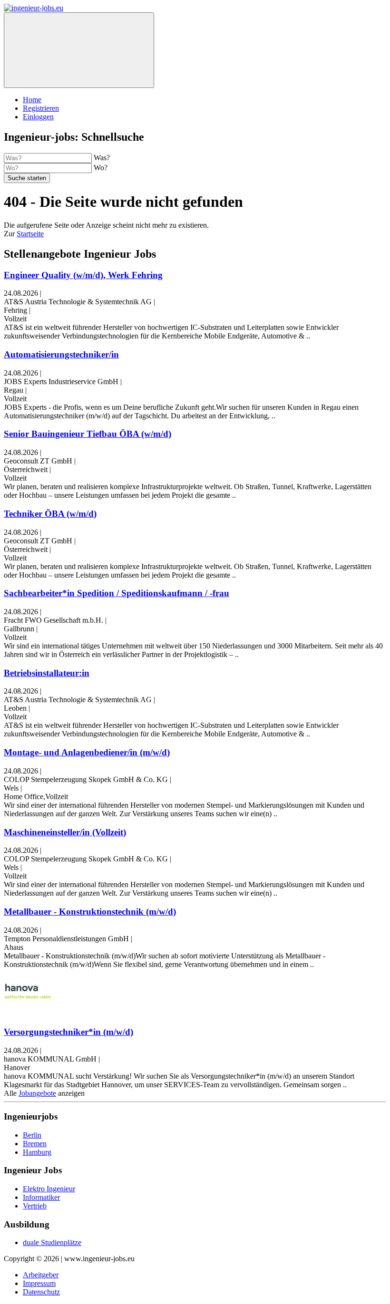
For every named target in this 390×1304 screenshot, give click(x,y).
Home (32, 100)
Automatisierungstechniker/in (61, 354)
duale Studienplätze (52, 1242)
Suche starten (27, 178)
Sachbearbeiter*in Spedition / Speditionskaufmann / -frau (116, 593)
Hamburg (37, 1152)
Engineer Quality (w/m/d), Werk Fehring (83, 275)
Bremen (35, 1144)
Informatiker (41, 1197)
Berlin (32, 1135)
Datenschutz (41, 1292)
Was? (102, 158)
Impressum (39, 1283)
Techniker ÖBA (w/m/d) (50, 514)
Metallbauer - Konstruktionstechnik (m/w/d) (90, 912)
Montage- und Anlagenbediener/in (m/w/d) (87, 752)
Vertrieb (35, 1206)
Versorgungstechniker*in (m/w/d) (68, 1032)
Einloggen (38, 117)
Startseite (30, 234)
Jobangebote (37, 1093)
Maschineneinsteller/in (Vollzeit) (65, 832)
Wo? (100, 168)
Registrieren (41, 108)
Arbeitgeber (40, 1275)
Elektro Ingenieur (49, 1189)
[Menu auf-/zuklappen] (79, 50)
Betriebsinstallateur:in (46, 673)
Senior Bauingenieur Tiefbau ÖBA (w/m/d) (87, 434)
